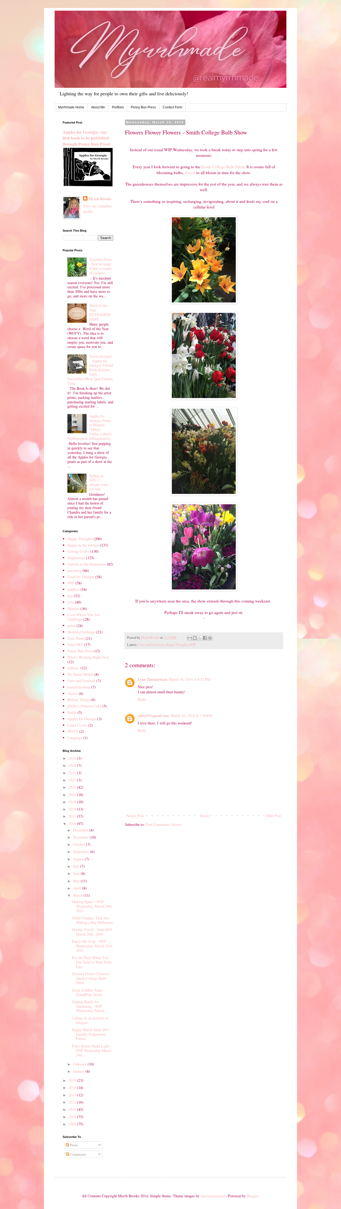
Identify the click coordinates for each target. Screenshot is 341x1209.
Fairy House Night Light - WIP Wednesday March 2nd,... (92, 1050)
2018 (72, 809)
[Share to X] (199, 638)
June (77, 873)
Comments (77, 1154)
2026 (72, 758)
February (80, 1064)
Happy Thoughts (177, 644)
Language (74, 737)
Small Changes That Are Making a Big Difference (92, 920)
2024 (72, 765)
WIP (192, 644)
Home (204, 815)
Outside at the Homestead (86, 564)
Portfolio (118, 107)
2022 (72, 779)
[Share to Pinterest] (210, 638)
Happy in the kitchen (83, 545)
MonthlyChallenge (81, 631)
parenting (74, 570)
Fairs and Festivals (151, 644)
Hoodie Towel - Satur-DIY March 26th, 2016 (92, 932)
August (79, 859)
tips (70, 595)
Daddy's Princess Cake (84, 705)
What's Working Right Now (88, 657)
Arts (70, 602)
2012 (72, 1102)
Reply (142, 699)
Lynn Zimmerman (152, 679)
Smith (71, 712)
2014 (72, 1087)
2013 (72, 1094)
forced (190, 172)
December (81, 830)
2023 (72, 772)
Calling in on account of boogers (90, 1020)
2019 (72, 801)
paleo (71, 625)
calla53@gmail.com (153, 715)
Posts (73, 1144)
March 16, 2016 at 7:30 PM (191, 715)
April (77, 888)
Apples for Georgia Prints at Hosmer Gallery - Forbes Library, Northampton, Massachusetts (90, 427)
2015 (72, 1080)
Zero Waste (75, 638)
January (79, 1071)
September (81, 851)
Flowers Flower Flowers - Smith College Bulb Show (91, 978)
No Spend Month (80, 674)
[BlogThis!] (194, 638)
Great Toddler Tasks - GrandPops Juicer (88, 992)
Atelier (72, 693)
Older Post (273, 815)
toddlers (73, 589)
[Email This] (189, 638)
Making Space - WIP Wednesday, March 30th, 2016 (92, 906)
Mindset (73, 608)
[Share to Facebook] (205, 638)
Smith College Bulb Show (222, 166)
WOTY (72, 731)
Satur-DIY (75, 644)
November (81, 837)
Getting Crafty (78, 551)
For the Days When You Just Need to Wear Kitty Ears (92, 962)
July (76, 866)
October (79, 844)
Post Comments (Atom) (163, 824)
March (78, 895)
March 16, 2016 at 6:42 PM (189, 679)
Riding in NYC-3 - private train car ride (98, 482)
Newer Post (135, 815)
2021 (72, 787)
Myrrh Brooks (99, 199)
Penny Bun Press (143, 107)
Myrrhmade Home (71, 107)
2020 (72, 794)
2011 (72, 1109)
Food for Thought (80, 576)
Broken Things (78, 699)
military (73, 667)
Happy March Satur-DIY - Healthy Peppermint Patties (92, 1034)
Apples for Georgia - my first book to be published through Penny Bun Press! (87, 138)
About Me (98, 107)
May (77, 880)
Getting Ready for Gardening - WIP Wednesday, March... (89, 1006)
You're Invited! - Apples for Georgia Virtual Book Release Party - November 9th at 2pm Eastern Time (90, 370)
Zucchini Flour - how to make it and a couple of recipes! (100, 266)
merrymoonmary (213, 1195)
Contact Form (172, 107)
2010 (72, 1116)
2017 (72, 816)
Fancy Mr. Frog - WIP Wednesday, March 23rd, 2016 (92, 946)
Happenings (76, 557)
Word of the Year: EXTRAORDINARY (100, 312)
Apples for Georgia (81, 718)
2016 (72, 823)
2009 (72, 1123)
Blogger (252, 1195)
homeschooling (78, 687)
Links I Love (77, 725)
